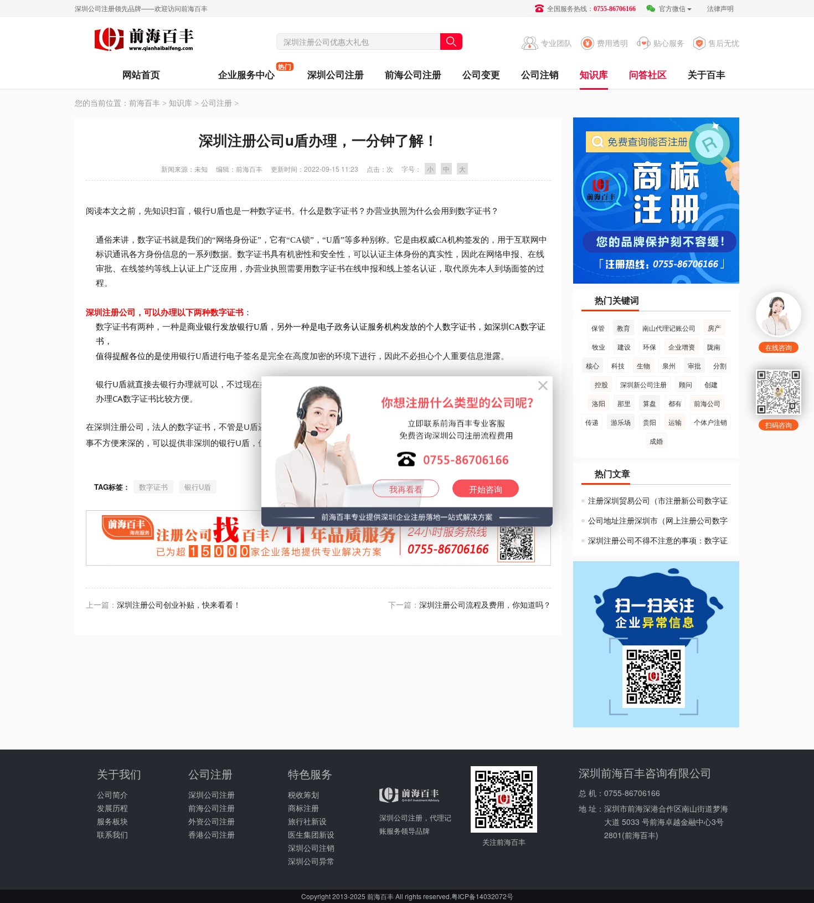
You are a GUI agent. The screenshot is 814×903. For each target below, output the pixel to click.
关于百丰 (706, 74)
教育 (623, 327)
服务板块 (112, 821)
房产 (714, 327)
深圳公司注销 (311, 847)
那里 (624, 403)
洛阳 (598, 403)
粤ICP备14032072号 (482, 896)
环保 (649, 346)
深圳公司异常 (311, 860)
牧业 (598, 346)
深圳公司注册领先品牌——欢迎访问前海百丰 (141, 8)
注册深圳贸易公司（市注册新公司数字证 (658, 500)
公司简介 (112, 794)
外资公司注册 (211, 821)
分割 (720, 365)
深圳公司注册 (335, 74)
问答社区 (648, 74)
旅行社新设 (307, 821)
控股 (601, 384)
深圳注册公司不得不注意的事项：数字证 (658, 540)
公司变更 (481, 74)
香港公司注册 (211, 834)
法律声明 (720, 8)
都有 (675, 403)
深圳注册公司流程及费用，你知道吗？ (485, 604)
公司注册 (216, 103)
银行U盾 (197, 486)
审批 (694, 365)
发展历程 (112, 807)
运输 (675, 422)
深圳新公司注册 (643, 384)
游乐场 (621, 422)
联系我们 (112, 834)
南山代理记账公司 (668, 327)
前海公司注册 (413, 74)
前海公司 (707, 403)
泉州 (669, 365)
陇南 (713, 346)
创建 (711, 384)
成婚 (656, 440)
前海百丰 (144, 41)
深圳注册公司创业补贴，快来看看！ (179, 604)
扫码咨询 (778, 424)
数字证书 (153, 486)
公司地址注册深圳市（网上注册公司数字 (658, 520)
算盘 (649, 403)
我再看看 (406, 489)
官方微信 (671, 8)
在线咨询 (778, 347)
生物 (643, 365)
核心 (592, 365)
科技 (618, 365)
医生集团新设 (311, 834)
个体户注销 (710, 422)
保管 (598, 327)
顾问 (685, 384)
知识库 (594, 74)
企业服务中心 (246, 71)
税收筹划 (303, 794)
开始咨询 (485, 489)
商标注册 (303, 807)
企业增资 (681, 346)
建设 (624, 346)
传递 (592, 422)
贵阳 (649, 422)
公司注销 (540, 74)
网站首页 (141, 74)
